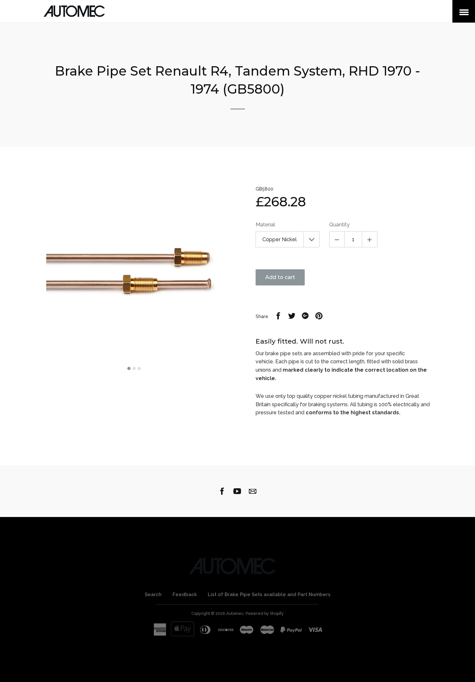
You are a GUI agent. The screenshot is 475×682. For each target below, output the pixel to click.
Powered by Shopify (265, 613)
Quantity (339, 225)
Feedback (185, 594)
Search (153, 594)
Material (265, 225)
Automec (235, 613)
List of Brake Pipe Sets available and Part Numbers (269, 594)
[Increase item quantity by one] (369, 239)
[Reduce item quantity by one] (337, 239)
